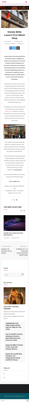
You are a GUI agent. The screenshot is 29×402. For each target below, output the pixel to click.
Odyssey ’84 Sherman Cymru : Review (7, 251)
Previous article (7, 246)
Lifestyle (6, 43)
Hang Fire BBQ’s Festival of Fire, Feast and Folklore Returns (14, 347)
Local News (12, 43)
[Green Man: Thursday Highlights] (14, 295)
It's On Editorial (7, 41)
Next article (23, 246)
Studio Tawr (8, 111)
